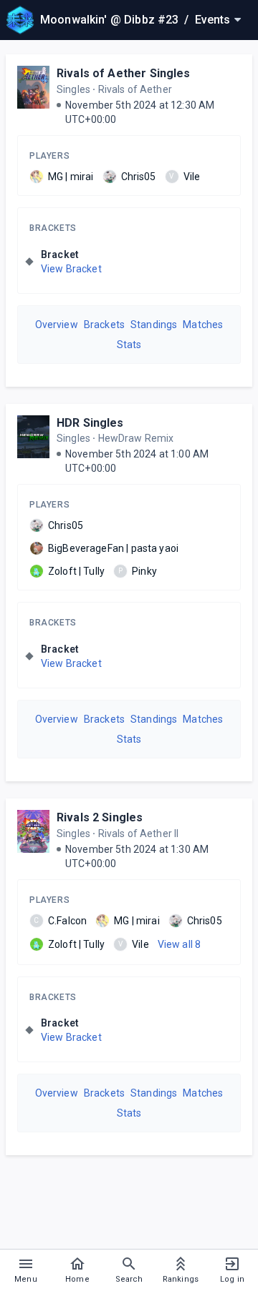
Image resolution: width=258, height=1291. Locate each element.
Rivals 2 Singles (100, 817)
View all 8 (179, 944)
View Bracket (71, 268)
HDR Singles (90, 423)
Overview (56, 324)
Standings (153, 324)
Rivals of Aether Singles (124, 73)
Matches (203, 324)
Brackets (53, 228)
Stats (129, 344)
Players (49, 156)
